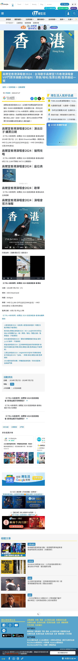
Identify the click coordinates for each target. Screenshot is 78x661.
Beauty (34, 4)
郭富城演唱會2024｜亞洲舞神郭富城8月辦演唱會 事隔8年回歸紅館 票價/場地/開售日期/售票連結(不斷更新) (23, 347)
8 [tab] (36, 27)
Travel (19, 4)
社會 (58, 622)
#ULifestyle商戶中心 (35, 645)
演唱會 (8, 19)
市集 (37, 619)
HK (13, 4)
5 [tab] (43, 25)
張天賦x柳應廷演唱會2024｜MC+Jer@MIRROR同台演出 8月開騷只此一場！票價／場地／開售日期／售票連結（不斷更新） (22, 333)
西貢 (12, 384)
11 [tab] (43, 27)
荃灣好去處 (41, 622)
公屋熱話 (20, 23)
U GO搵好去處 (51, 8)
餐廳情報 (64, 622)
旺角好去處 (51, 622)
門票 (22, 427)
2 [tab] (36, 25)
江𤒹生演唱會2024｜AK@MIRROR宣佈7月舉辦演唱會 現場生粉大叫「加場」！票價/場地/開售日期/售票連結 (23, 355)
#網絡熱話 (52, 645)
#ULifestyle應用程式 (35, 642)
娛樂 (29, 578)
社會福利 (38, 625)
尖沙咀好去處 (49, 619)
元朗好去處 (31, 622)
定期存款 (36, 23)
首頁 (4, 87)
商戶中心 (73, 8)
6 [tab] (45, 25)
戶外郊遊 (30, 625)
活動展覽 (21, 87)
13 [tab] (36, 30)
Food (26, 4)
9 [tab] (38, 27)
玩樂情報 (12, 87)
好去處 (6, 427)
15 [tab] (41, 30)
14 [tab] (38, 30)
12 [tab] (45, 27)
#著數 (45, 645)
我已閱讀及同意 (63, 653)
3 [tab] (38, 25)
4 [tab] (41, 25)
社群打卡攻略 (64, 8)
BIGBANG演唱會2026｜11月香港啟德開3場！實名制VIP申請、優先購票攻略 (45, 565)
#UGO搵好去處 (32, 640)
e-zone (49, 4)
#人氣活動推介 (44, 640)
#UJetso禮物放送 (56, 642)
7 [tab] (34, 27)
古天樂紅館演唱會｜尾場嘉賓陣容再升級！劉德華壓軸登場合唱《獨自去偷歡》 (45, 582)
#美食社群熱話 (55, 640)
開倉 (41, 619)
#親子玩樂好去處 (68, 640)
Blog (41, 4)
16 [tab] (43, 30)
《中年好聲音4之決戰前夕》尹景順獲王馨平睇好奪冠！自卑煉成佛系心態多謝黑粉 (44, 599)
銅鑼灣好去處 (61, 619)
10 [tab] (41, 27)
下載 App (65, 4)
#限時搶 (46, 642)
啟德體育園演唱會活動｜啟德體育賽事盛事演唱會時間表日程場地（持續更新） (45, 548)
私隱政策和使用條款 (11, 654)
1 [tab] (34, 25)
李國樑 (7, 93)
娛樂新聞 (28, 23)
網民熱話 (30, 631)
